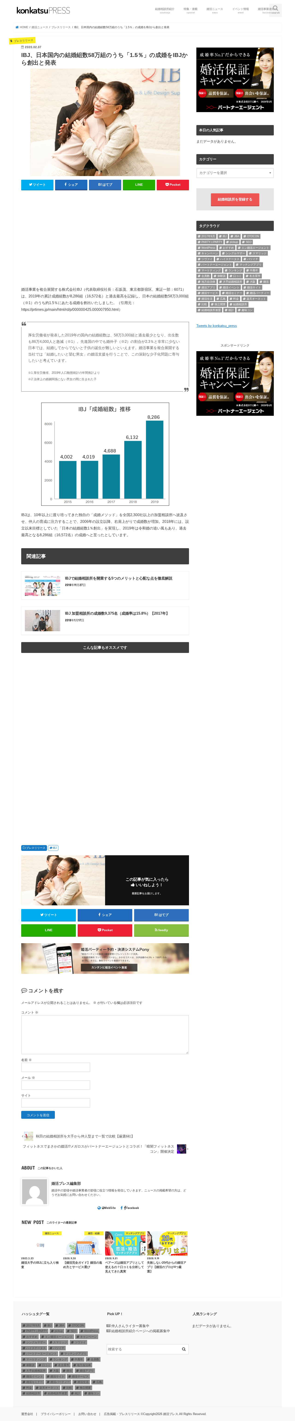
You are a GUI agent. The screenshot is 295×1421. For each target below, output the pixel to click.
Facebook (132, 1208)
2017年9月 (208, 236)
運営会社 (27, 1414)
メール (28, 1078)
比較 (204, 304)
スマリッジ (259, 253)
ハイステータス (229, 259)
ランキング (235, 270)
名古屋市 (254, 276)
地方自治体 (208, 281)
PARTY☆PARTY (211, 242)
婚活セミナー (234, 293)
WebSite (110, 1208)
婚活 (266, 281)
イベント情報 (240, 10)
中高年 (254, 270)
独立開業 (220, 304)
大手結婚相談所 (232, 281)
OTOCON (253, 236)
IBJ (55, 848)
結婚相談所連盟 (211, 310)
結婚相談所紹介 (164, 10)
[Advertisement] (105, 240)
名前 (26, 1060)
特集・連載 (191, 10)
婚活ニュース (214, 10)
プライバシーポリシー (56, 1414)
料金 (236, 298)
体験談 (221, 276)
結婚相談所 (240, 304)
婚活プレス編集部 (66, 1183)
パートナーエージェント (216, 264)
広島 (223, 298)
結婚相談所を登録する (235, 199)
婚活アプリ (208, 287)
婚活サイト (254, 287)
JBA (236, 236)
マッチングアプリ (250, 264)
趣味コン (247, 310)
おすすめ (228, 247)
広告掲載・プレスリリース (122, 1414)
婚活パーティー (259, 293)
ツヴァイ (206, 259)
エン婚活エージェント (255, 247)
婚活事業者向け (267, 10)
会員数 (205, 276)
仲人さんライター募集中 (130, 1326)
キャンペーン (209, 253)
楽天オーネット (256, 298)
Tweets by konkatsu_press (216, 326)
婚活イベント (231, 287)
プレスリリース (35, 848)
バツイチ (252, 259)
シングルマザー (235, 253)
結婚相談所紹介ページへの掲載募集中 (140, 1331)
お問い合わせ (87, 1414)
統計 (231, 310)
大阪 (252, 281)
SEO (248, 242)
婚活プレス (170, 1414)
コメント (29, 1012)
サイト (26, 1095)
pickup (234, 242)
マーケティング (211, 270)
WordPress (208, 247)
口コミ (237, 276)
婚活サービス (209, 293)
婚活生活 (206, 298)
